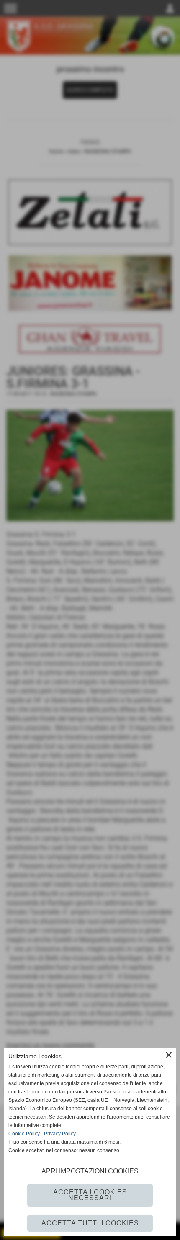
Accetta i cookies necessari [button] (90, 1195)
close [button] (169, 1055)
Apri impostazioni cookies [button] (90, 1171)
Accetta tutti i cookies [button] (90, 1223)
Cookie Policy (24, 1134)
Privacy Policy (60, 1134)
